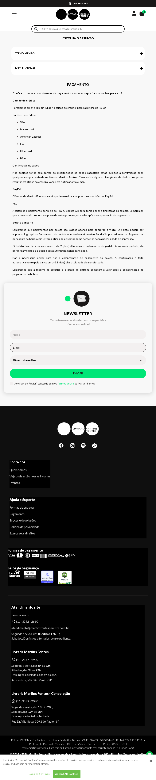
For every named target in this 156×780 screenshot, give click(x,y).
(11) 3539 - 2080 (27, 701)
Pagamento (17, 514)
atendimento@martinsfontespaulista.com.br (36, 628)
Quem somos (18, 470)
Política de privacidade (24, 527)
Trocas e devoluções (23, 520)
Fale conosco (20, 615)
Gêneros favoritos (24, 360)
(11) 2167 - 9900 (27, 659)
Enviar (78, 373)
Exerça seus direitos (22, 533)
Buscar (36, 29)
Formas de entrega (22, 507)
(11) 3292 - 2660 (27, 621)
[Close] (151, 761)
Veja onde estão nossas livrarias (30, 476)
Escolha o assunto (78, 38)
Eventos (15, 482)
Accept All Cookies (66, 773)
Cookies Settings (39, 773)
